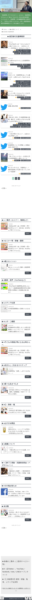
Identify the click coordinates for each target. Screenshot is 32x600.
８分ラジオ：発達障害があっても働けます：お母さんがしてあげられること (19, 77)
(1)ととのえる (20, 97)
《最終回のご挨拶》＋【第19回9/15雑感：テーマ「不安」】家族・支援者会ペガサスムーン (19, 473)
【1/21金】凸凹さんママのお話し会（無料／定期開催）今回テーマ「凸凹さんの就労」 (19, 392)
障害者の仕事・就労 (15, 86)
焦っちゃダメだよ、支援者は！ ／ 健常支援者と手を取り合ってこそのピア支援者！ (19, 169)
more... (28, 233)
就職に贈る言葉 (13, 106)
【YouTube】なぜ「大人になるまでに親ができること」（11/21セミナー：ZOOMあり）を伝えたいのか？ (19, 46)
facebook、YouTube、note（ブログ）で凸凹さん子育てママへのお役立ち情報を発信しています (19, 493)
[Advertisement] (16, 201)
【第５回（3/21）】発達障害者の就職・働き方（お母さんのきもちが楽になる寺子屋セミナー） (19, 119)
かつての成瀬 (27, 66)
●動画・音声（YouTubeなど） (23, 50)
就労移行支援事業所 (25, 53)
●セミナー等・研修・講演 (24, 123)
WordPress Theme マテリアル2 (16, 598)
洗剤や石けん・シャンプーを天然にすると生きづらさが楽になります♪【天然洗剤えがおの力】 (19, 431)
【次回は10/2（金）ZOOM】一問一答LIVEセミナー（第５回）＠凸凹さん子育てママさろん (19, 228)
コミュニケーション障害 (16, 64)
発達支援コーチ (26, 64)
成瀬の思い (17, 53)
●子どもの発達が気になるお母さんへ (21, 51)
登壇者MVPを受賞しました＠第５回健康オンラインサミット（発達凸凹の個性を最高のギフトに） (19, 329)
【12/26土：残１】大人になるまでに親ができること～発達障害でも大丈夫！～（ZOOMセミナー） (19, 514)
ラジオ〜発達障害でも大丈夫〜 (23, 81)
